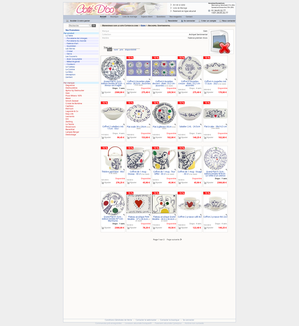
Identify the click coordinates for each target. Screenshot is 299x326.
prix (121, 49)
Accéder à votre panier (80, 21)
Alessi (68, 98)
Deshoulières (71, 88)
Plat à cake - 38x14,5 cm (215, 126)
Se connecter (189, 21)
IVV (67, 119)
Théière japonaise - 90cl (113, 171)
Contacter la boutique (169, 320)
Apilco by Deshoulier (75, 90)
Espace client (146, 16)
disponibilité (130, 49)
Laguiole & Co (72, 111)
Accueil (103, 16)
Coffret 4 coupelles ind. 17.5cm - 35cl (215, 82)
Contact (189, 16)
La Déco (69, 72)
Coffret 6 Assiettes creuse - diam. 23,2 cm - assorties (189, 83)
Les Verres (70, 48)
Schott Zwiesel (72, 101)
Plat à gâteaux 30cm (162, 126)
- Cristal (69, 51)
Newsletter (173, 21)
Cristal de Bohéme (74, 103)
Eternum (69, 108)
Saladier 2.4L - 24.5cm (189, 126)
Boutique (114, 16)
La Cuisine (70, 69)
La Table (69, 35)
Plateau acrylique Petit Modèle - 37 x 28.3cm (138, 217)
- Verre (69, 54)
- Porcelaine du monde (76, 41)
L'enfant (69, 77)
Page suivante (173, 239)
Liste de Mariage (180, 8)
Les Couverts (71, 56)
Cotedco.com (70, 3)
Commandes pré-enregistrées (108, 323)
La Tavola (70, 124)
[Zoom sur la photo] (124, 79)
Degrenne (70, 85)
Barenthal (70, 129)
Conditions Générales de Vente (118, 320)
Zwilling (69, 121)
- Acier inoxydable (74, 59)
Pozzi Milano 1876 (74, 95)
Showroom (71, 127)
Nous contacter (228, 21)
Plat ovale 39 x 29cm (136, 126)
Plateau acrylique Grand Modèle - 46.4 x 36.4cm (163, 217)
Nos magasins (176, 16)
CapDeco (70, 106)
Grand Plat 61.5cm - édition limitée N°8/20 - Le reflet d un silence (215, 173)
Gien (143, 25)
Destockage (71, 134)
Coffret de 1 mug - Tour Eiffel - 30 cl (164, 172)
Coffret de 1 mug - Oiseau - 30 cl (137, 172)
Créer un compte (208, 21)
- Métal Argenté (73, 61)
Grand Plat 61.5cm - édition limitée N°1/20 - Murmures (113, 218)
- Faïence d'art (72, 43)
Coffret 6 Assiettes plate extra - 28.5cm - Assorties (138, 82)
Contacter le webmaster (146, 320)
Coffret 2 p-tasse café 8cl (190, 216)
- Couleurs (70, 64)
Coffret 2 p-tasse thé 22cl (215, 216)
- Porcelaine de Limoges (76, 38)
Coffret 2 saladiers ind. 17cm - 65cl (113, 127)
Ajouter (108, 92)
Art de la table (179, 5)
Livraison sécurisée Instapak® (138, 323)
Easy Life (69, 114)
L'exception (70, 74)
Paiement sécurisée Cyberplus (168, 323)
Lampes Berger (72, 132)
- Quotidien (71, 46)
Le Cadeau (70, 67)
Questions (161, 16)
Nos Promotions (72, 30)
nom (116, 49)
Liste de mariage (130, 16)
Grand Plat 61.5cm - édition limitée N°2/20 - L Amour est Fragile (113, 83)
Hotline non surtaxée (194, 323)
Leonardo (70, 116)
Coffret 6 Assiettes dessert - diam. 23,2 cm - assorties (164, 83)
